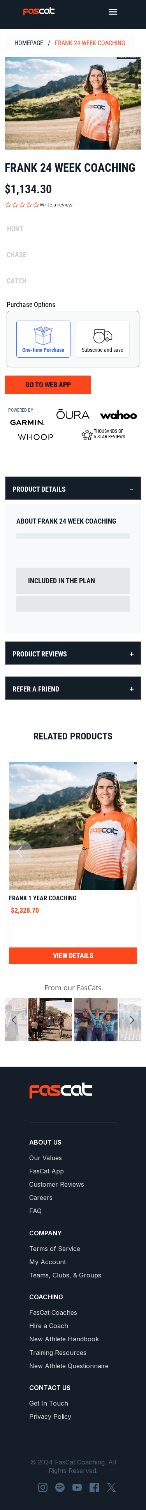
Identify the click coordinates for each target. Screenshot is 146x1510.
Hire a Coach (48, 1326)
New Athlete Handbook (64, 1339)
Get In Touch (48, 1403)
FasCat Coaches (53, 1312)
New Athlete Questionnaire (69, 1366)
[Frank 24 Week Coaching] (73, 103)
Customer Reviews (56, 1184)
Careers (41, 1197)
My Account (47, 1262)
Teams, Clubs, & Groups (65, 1275)
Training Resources (57, 1353)
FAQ (35, 1211)
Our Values (45, 1158)
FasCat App (46, 1171)
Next (125, 851)
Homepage (28, 43)
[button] (15, 1019)
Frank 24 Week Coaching (90, 43)
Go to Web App (48, 385)
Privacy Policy (50, 1416)
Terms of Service (54, 1248)
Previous (20, 851)
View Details (73, 955)
